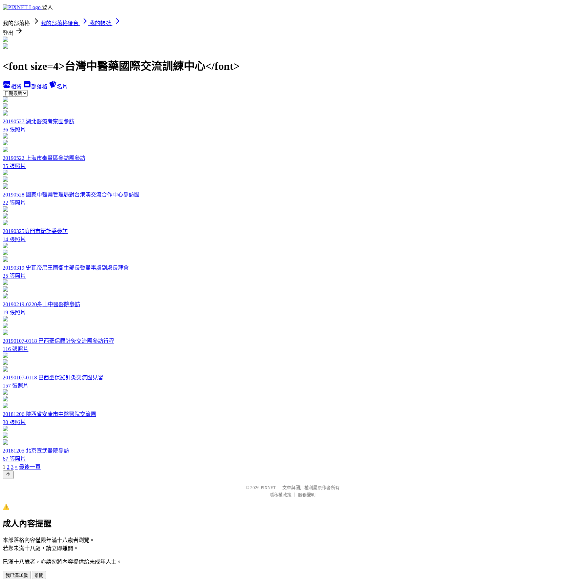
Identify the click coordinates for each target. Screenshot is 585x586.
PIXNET (268, 487)
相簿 (17, 86)
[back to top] (8, 474)
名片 (62, 86)
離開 (39, 575)
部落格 (40, 86)
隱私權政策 (280, 494)
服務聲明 (307, 494)
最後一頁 (30, 467)
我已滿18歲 (16, 575)
